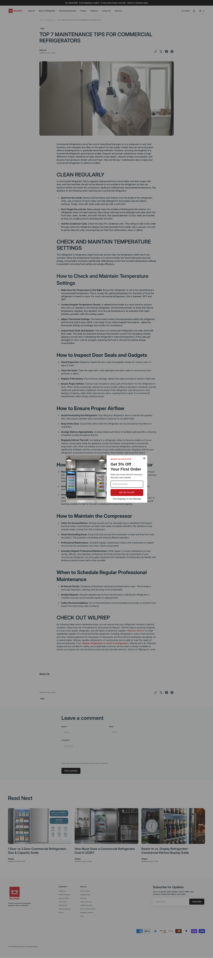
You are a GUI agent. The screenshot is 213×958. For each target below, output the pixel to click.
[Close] (144, 458)
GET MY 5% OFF (127, 492)
